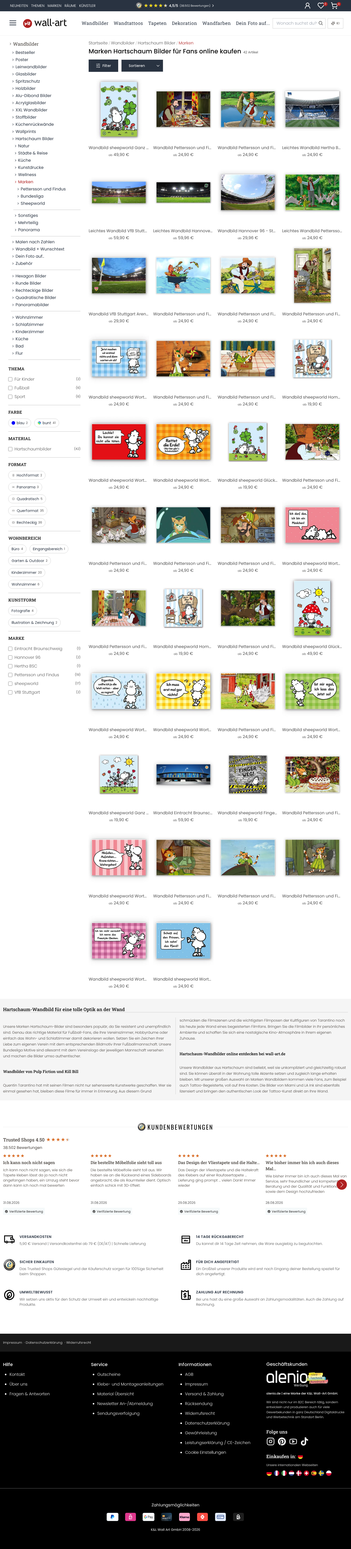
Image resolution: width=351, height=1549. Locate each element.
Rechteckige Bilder (34, 290)
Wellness (27, 175)
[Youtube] (293, 1441)
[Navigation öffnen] (13, 23)
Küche (24, 160)
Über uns (18, 1384)
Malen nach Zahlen (34, 242)
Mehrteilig (28, 223)
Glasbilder (25, 74)
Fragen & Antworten (30, 1394)
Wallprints (25, 131)
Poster (21, 60)
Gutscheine (109, 1374)
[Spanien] (314, 1473)
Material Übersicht (115, 1394)
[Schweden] (321, 1473)
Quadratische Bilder (35, 298)
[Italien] (284, 1473)
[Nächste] (342, 1184)
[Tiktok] (304, 1441)
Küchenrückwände (34, 124)
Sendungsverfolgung (118, 1413)
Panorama (29, 230)
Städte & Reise (33, 153)
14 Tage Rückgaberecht (220, 1236)
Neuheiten (19, 5)
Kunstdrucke (30, 167)
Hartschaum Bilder (34, 139)
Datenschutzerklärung (44, 1342)
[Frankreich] (276, 1473)
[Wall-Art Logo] (45, 23)
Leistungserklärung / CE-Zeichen (218, 1443)
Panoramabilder (32, 305)
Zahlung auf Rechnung (220, 1292)
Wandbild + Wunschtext (39, 249)
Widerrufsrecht (78, 1342)
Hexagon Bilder (30, 276)
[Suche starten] (320, 23)
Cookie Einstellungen (205, 1452)
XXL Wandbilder (31, 110)
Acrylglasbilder (30, 103)
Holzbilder (25, 88)
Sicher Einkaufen (37, 1261)
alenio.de (273, 1393)
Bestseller (25, 52)
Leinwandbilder (31, 67)
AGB (189, 1374)
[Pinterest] (282, 1441)
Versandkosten (35, 1236)
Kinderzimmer (29, 332)
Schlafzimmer (29, 324)
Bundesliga (32, 196)
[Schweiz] (306, 1473)
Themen (37, 5)
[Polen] (328, 1473)
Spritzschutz (27, 81)
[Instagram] (270, 1441)
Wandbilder (26, 44)
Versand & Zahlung (204, 1394)
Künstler (87, 5)
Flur (19, 353)
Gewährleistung (201, 1433)
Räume (70, 5)
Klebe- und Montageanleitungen (130, 1384)
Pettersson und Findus (43, 189)
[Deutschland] (269, 1473)
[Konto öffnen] (307, 5)
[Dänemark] (299, 1473)
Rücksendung (199, 1404)
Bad (19, 346)
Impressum (12, 1342)
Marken (54, 5)
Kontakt (17, 1374)
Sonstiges (28, 215)
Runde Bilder (28, 283)
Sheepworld (33, 203)
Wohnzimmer (29, 317)
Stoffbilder (25, 117)
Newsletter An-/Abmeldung (125, 1404)
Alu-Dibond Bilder (33, 96)
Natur (23, 146)
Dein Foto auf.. (29, 256)
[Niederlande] (291, 1473)
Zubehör (23, 263)
